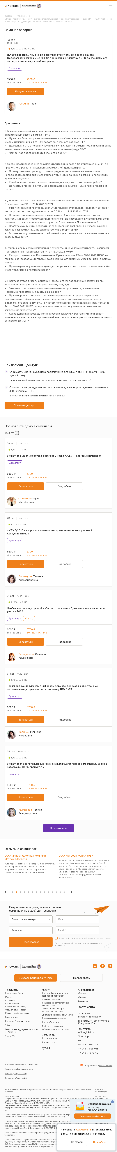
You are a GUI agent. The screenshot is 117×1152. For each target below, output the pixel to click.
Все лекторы (48, 1042)
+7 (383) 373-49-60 (88, 1052)
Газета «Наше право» (89, 1016)
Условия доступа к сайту (16, 1073)
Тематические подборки (53, 1008)
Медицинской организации (17, 1013)
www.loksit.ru (83, 1129)
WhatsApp (83, 1036)
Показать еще (58, 828)
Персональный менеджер (54, 1018)
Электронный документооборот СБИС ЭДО (22, 1030)
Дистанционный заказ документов (57, 1015)
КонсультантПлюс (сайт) (16, 1078)
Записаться (26, 486)
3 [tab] (20, 892)
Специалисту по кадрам (16, 1010)
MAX (80, 1040)
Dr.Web (8, 1025)
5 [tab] (28, 892)
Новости (84, 1013)
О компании (86, 989)
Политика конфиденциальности (19, 1069)
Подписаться (31, 941)
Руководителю (12, 1003)
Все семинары (49, 1038)
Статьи (82, 993)
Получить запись (25, 91)
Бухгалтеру (10, 1000)
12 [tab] (56, 892)
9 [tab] (44, 892)
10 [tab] (48, 892)
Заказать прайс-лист (92, 1116)
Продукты (11, 989)
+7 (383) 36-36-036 (88, 1048)
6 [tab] (32, 892)
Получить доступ (24, 405)
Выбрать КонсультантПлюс (36, 977)
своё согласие (71, 938)
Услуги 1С (9, 1036)
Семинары (22, 16)
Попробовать (81, 977)
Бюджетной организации (16, 1006)
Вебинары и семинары (52, 1026)
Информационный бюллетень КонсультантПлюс (93, 1022)
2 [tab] (16, 892)
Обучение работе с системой (55, 1029)
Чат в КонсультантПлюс (52, 1012)
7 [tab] (36, 892)
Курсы (45, 1047)
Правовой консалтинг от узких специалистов (55, 1004)
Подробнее (99, 1142)
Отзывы (82, 997)
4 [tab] (24, 892)
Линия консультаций (51, 1000)
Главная (9, 16)
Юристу (8, 997)
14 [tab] (64, 892)
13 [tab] (60, 892)
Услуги (45, 989)
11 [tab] (52, 892)
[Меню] (110, 6)
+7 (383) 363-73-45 (88, 1044)
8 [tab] (40, 892)
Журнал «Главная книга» (17, 1021)
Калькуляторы (12, 1017)
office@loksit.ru (86, 1032)
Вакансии (83, 1001)
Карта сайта (86, 1007)
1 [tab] (12, 892)
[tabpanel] (31, 870)
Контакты (84, 1029)
